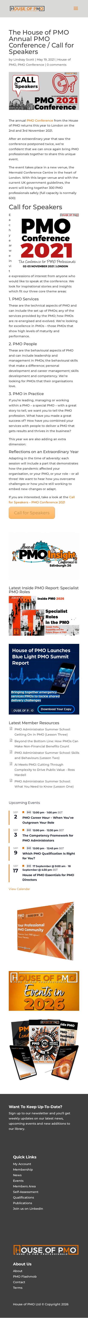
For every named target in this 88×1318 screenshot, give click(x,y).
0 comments (56, 65)
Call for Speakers (32, 512)
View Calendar (19, 889)
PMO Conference (31, 65)
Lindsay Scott (23, 59)
